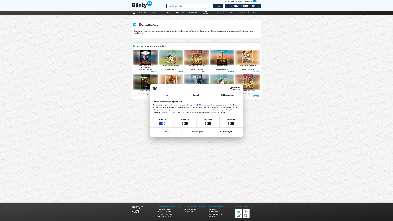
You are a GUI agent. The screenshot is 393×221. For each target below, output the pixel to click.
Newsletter (161, 213)
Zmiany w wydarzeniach (165, 214)
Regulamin (212, 209)
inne (254, 12)
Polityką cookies (203, 105)
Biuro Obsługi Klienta (164, 209)
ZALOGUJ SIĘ (248, 1)
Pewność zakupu (214, 211)
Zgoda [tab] (166, 95)
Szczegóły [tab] (196, 95)
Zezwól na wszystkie (226, 132)
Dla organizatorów (190, 209)
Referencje (187, 213)
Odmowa (167, 132)
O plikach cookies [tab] (227, 95)
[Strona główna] (142, 7)
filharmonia (180, 12)
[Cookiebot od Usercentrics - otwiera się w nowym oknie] (231, 88)
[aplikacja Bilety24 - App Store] (238, 217)
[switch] (185, 123)
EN (258, 1)
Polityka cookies (214, 213)
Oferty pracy (213, 216)
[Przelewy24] (136, 213)
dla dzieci (217, 12)
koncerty (142, 12)
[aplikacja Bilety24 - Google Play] (246, 217)
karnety (242, 12)
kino (154, 12)
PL (254, 1)
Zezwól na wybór (196, 132)
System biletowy (189, 211)
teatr (167, 12)
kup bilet (154, 71)
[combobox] (190, 6)
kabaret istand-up (205, 12)
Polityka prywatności (216, 214)
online (230, 12)
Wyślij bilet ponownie (165, 211)
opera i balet (192, 12)
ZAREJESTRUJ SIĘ (236, 1)
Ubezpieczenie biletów (164, 216)
